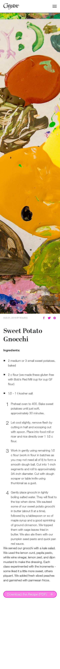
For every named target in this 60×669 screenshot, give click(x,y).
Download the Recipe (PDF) (27, 594)
